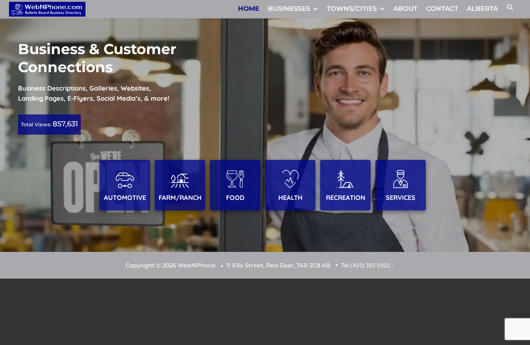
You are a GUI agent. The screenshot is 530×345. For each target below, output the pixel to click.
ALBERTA (482, 9)
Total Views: (37, 124)
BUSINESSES (289, 9)
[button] (510, 9)
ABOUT (405, 9)
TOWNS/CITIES (352, 9)
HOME (248, 9)
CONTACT (442, 9)
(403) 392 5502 (370, 265)
